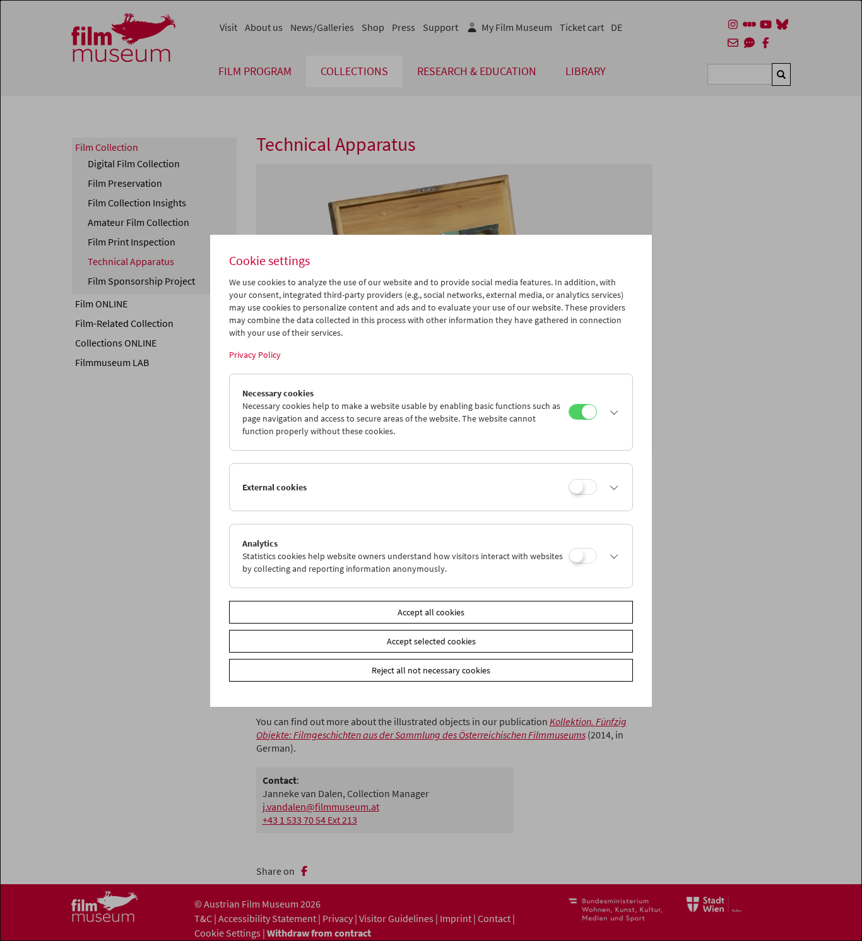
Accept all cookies (431, 612)
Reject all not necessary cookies (431, 670)
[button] (611, 412)
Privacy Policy (255, 354)
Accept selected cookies (431, 641)
